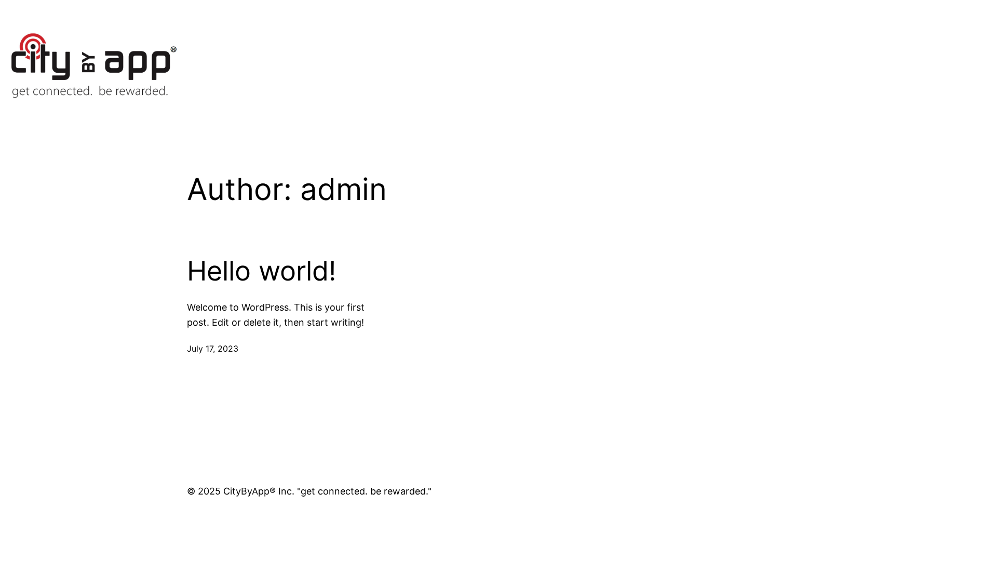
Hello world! (261, 271)
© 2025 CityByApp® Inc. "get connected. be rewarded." (309, 491)
